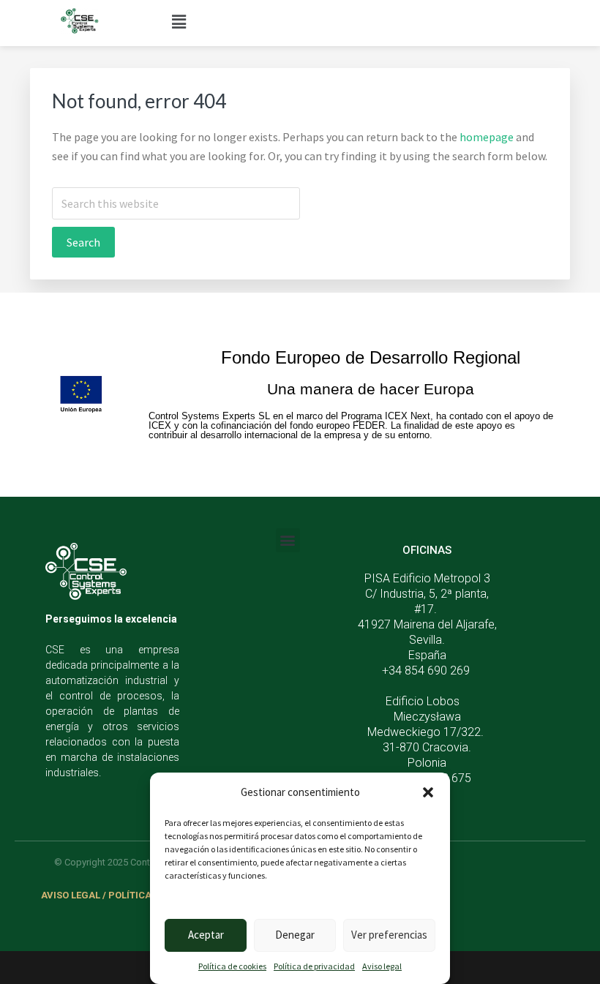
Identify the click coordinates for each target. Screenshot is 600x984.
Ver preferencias (389, 935)
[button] (428, 792)
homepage (487, 136)
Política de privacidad (314, 966)
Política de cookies (232, 966)
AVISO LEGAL (70, 895)
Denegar (295, 935)
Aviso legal (382, 966)
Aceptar (206, 935)
